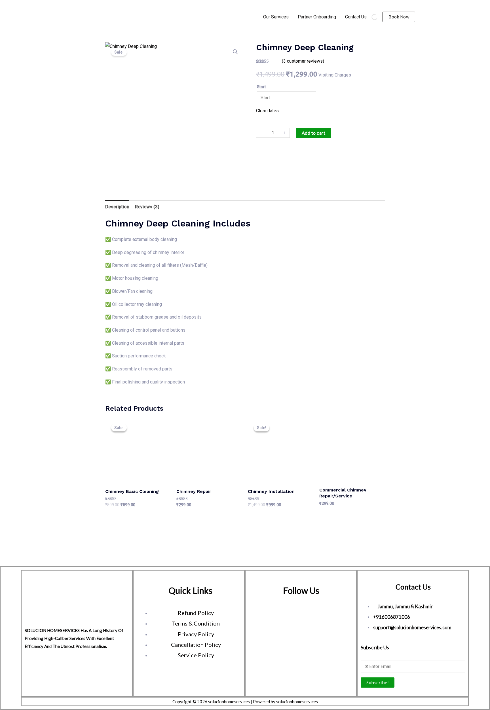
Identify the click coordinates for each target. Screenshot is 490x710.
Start (261, 86)
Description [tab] (117, 206)
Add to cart (314, 132)
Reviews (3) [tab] (147, 206)
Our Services (276, 17)
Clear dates (267, 110)
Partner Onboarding (317, 17)
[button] (399, 17)
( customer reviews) (303, 61)
